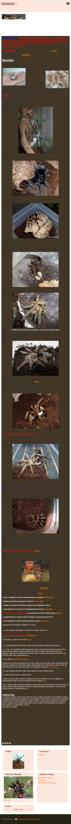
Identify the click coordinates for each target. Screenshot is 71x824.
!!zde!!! (40, 593)
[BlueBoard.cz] (7, 743)
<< (6, 809)
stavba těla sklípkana (20, 659)
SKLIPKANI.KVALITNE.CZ (47, 783)
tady (45, 681)
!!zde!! (36, 382)
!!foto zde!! (48, 609)
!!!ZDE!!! (54, 51)
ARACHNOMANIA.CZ (45, 777)
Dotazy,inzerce (53, 667)
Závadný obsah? (23, 819)
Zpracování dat (35, 819)
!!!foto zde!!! (49, 597)
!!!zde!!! (44, 588)
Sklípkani (41, 754)
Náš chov (7, 800)
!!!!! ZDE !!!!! (32, 635)
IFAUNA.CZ (42, 780)
